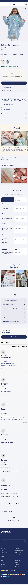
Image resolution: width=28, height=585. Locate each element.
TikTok (16, 562)
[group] (14, 331)
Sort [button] (2, 342)
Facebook (17, 566)
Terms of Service (18, 552)
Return (2, 554)
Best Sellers (3, 564)
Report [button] (14, 371)
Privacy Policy (17, 554)
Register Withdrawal (5, 552)
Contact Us (3, 548)
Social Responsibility (19, 550)
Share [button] (17, 371)
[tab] (16, 347)
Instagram (17, 564)
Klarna (2, 556)
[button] (14, 47)
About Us (17, 548)
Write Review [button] (14, 336)
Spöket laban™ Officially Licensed (7, 43)
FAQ (2, 550)
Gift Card (2, 562)
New (2, 566)
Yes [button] (11, 371)
